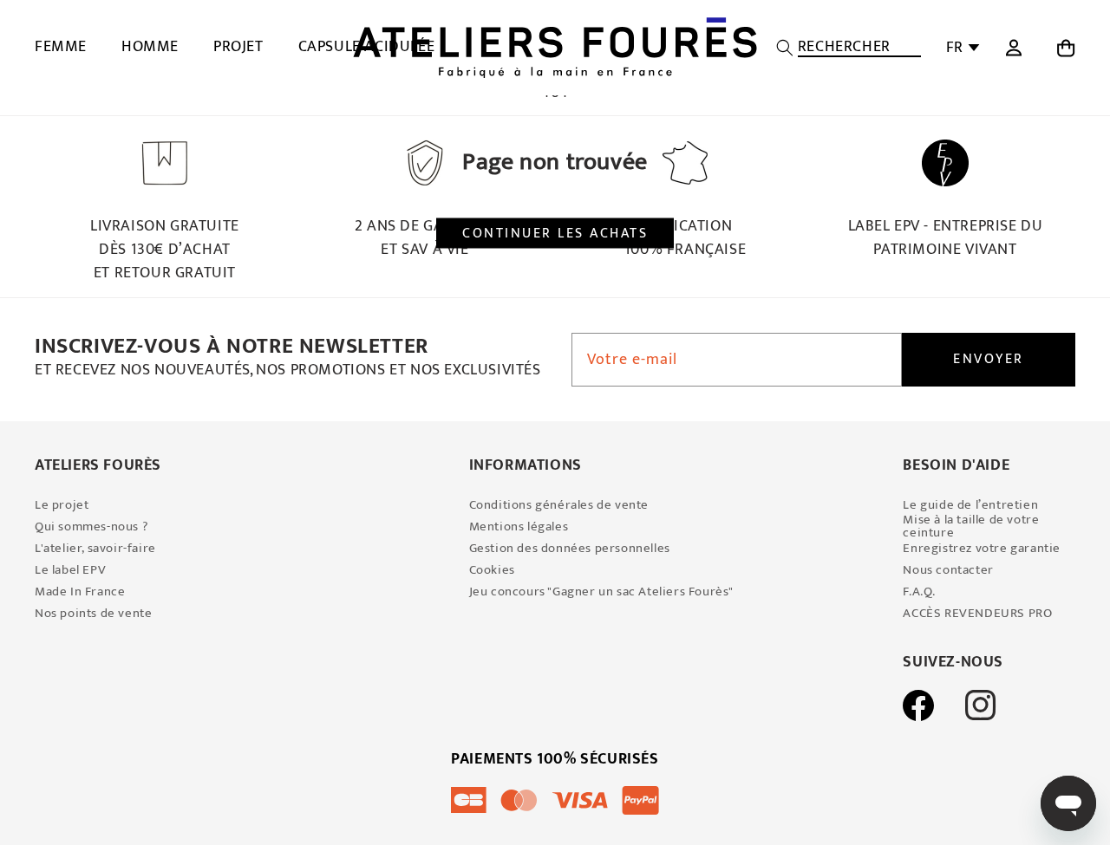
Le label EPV (70, 569)
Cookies (492, 569)
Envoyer (988, 359)
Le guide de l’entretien (970, 504)
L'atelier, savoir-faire (95, 548)
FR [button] (954, 48)
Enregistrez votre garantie (982, 548)
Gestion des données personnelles (569, 548)
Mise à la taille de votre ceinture (971, 526)
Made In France (80, 591)
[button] (848, 48)
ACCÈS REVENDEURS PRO (977, 613)
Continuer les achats (555, 232)
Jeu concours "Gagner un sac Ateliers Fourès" (601, 591)
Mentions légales (519, 526)
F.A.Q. (919, 591)
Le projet (61, 504)
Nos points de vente (93, 613)
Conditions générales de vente (559, 504)
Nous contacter (948, 569)
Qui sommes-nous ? (91, 526)
